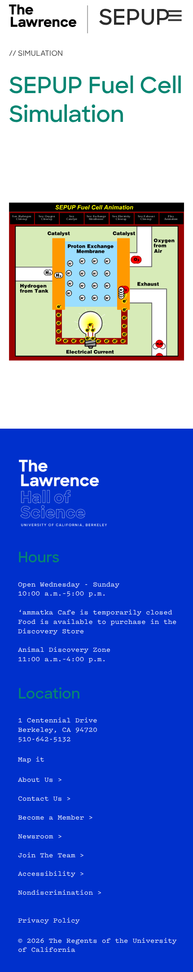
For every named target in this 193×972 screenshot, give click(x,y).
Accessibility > (51, 874)
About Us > (40, 780)
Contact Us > (44, 799)
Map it (31, 760)
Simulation (40, 54)
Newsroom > (40, 836)
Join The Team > (51, 855)
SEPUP (134, 19)
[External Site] (42, 25)
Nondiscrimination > (60, 893)
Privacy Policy (49, 921)
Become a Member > (55, 818)
